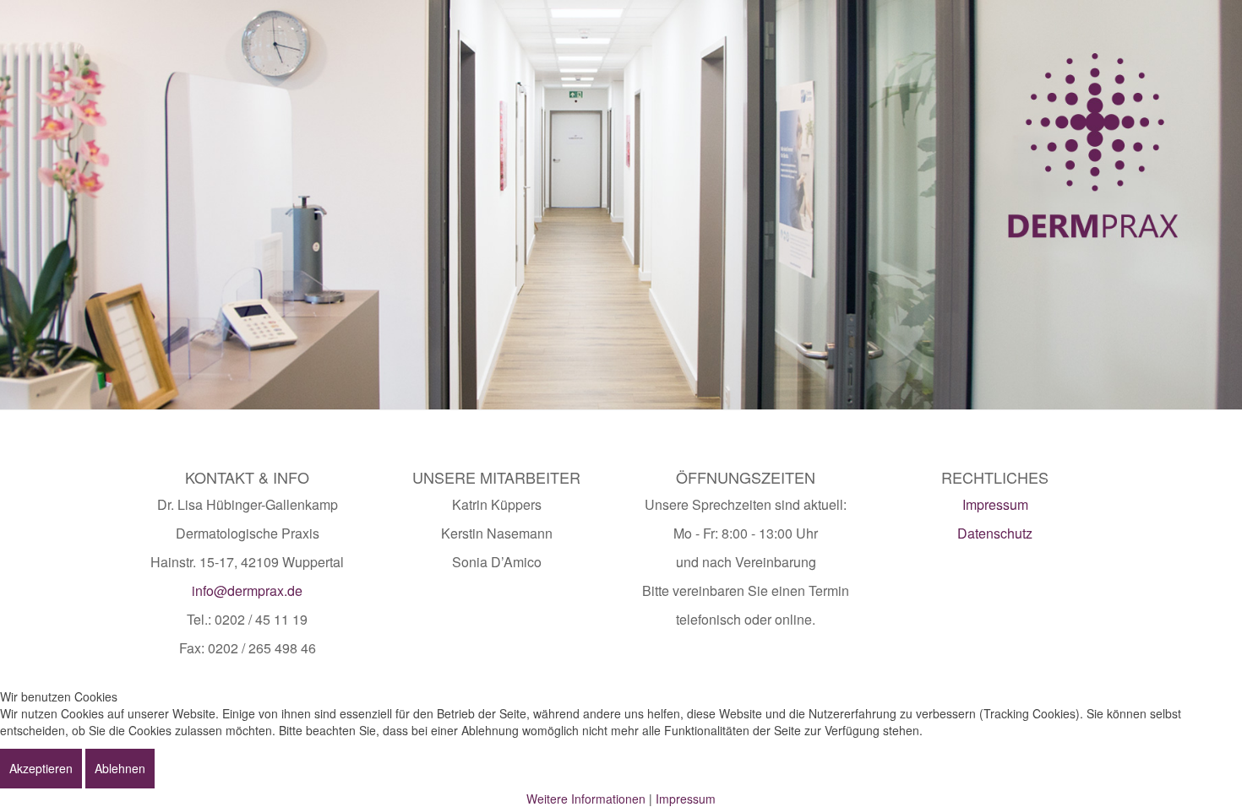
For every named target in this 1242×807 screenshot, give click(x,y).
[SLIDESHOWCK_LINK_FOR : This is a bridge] (621, 204)
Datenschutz (994, 533)
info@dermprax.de (247, 590)
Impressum (995, 504)
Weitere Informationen (586, 798)
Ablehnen (120, 768)
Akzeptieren (41, 768)
